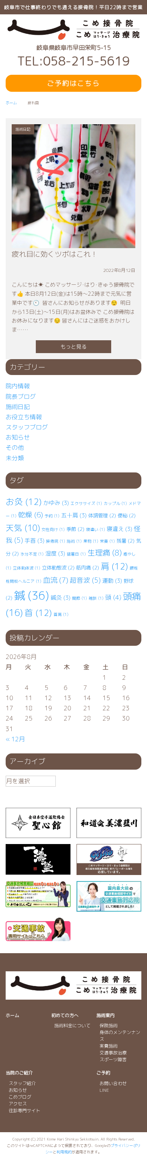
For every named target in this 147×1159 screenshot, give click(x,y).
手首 (34, 541)
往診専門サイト (24, 1110)
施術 (74, 541)
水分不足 (32, 554)
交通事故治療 (113, 1052)
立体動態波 (58, 567)
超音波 (85, 580)
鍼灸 (60, 598)
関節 (79, 598)
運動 (112, 581)
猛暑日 (76, 554)
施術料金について (72, 1025)
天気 (23, 528)
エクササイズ (86, 503)
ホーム (12, 1015)
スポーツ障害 (113, 1059)
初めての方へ (64, 1015)
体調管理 (102, 515)
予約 (52, 516)
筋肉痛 (87, 567)
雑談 (96, 598)
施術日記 (18, 407)
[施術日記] (73, 243)
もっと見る (73, 346)
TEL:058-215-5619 (73, 61)
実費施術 (109, 1046)
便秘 (127, 515)
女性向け (53, 529)
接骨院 (55, 541)
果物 (90, 541)
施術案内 (105, 1015)
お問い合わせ (113, 1083)
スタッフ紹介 (22, 1083)
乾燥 (30, 515)
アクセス (18, 1103)
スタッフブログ (27, 427)
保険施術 (109, 1025)
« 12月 (15, 739)
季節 (75, 529)
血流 (55, 580)
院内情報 (18, 386)
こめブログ (20, 1097)
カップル (115, 503)
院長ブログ (21, 396)
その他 (15, 447)
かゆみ (56, 503)
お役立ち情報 (24, 417)
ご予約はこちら (73, 83)
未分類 (15, 458)
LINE (104, 1090)
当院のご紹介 (19, 1072)
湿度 (55, 553)
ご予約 (103, 1072)
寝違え (119, 529)
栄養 (107, 541)
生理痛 (104, 552)
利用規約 (64, 1151)
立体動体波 (26, 568)
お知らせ (18, 437)
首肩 (61, 614)
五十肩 (74, 515)
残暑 (125, 540)
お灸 (24, 502)
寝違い (95, 529)
